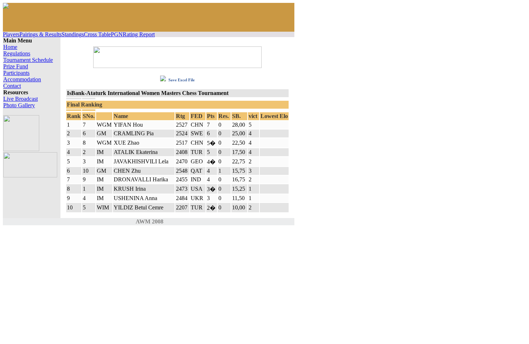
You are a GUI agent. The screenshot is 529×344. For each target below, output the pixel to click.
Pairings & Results (40, 34)
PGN (117, 34)
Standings (73, 34)
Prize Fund (15, 66)
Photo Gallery (19, 105)
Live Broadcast (20, 99)
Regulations (16, 53)
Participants (16, 73)
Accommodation (22, 79)
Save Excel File (181, 80)
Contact (12, 86)
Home (10, 47)
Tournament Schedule (28, 60)
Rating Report (139, 34)
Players (11, 34)
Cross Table (97, 34)
